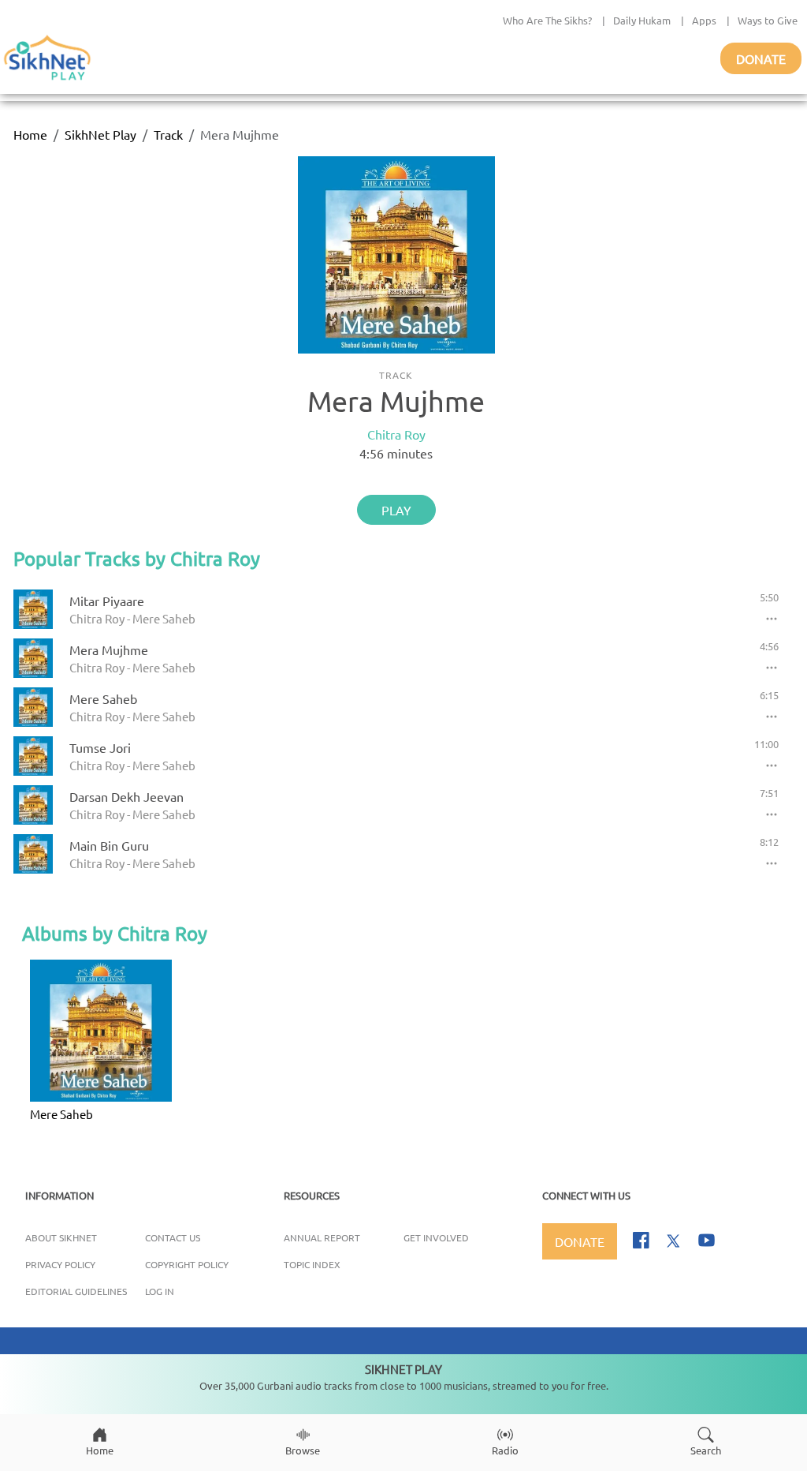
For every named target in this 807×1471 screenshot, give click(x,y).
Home (30, 134)
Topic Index (312, 1264)
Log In (159, 1291)
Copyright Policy (187, 1264)
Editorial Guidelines (76, 1291)
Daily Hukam (642, 20)
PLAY (396, 510)
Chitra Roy (396, 434)
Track (168, 134)
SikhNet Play (100, 134)
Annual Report (322, 1237)
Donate (761, 58)
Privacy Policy (60, 1264)
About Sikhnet (61, 1237)
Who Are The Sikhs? (547, 20)
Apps (704, 20)
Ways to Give (768, 20)
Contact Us (172, 1237)
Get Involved (436, 1237)
